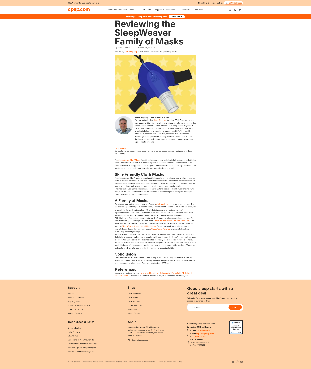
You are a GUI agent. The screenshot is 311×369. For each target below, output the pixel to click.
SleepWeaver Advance (160, 229)
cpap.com (76, 362)
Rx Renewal (132, 309)
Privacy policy (98, 362)
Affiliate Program (75, 313)
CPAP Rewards (74, 336)
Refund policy (87, 362)
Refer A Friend (74, 332)
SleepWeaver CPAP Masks (129, 160)
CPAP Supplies (134, 301)
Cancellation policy (148, 362)
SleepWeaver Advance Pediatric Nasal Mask (172, 221)
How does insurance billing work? (81, 352)
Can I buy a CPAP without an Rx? (81, 340)
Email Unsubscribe (75, 309)
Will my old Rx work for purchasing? (82, 344)
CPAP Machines (134, 294)
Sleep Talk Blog (74, 328)
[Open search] (230, 10)
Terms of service (109, 362)
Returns (71, 294)
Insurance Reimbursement (79, 305)
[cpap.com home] (79, 10)
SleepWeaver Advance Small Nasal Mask (139, 226)
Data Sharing (177, 362)
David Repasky (131, 51)
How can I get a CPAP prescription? (82, 348)
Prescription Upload (76, 297)
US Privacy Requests (165, 362)
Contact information (134, 362)
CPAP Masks (133, 297)
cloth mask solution (164, 204)
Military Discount (134, 313)
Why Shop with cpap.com (138, 340)
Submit (235, 307)
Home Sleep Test (135, 305)
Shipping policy (121, 362)
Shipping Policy (74, 301)
